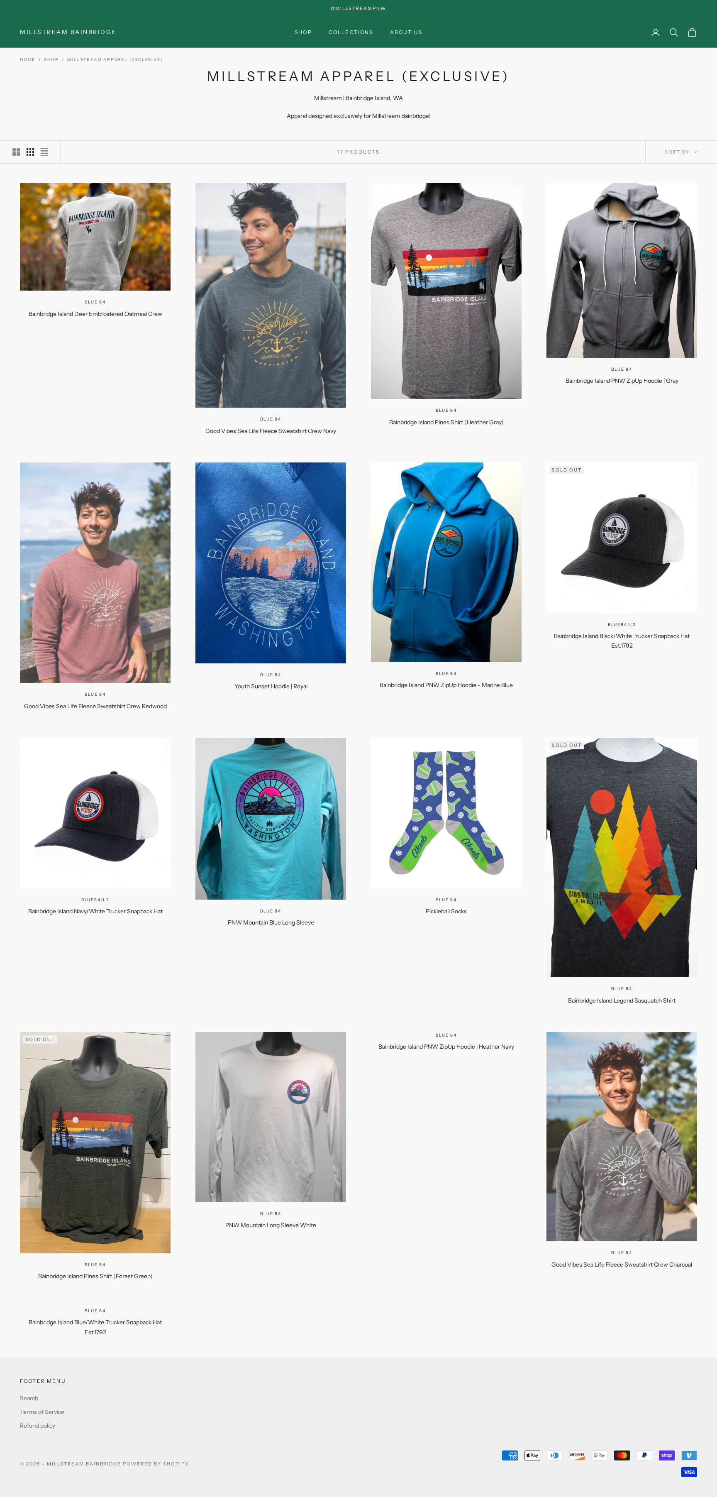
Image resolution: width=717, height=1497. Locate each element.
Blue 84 (95, 302)
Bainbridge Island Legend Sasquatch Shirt (622, 1000)
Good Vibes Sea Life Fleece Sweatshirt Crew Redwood (95, 706)
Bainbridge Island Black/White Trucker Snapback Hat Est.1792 (622, 640)
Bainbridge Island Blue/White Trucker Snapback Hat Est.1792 (95, 1327)
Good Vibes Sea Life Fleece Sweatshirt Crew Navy (270, 431)
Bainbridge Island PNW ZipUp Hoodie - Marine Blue (446, 685)
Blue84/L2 (622, 624)
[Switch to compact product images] (44, 152)
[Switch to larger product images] (16, 152)
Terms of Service (42, 1412)
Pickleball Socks (446, 911)
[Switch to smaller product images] (30, 152)
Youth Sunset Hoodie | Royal (270, 686)
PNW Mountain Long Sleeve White (270, 1225)
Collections (351, 32)
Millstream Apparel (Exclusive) (115, 59)
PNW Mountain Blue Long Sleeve (271, 922)
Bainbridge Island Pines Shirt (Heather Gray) (446, 422)
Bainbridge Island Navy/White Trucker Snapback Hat (95, 911)
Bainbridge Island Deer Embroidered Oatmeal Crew (95, 314)
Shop (303, 32)
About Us (406, 32)
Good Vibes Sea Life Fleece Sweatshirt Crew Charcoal (621, 1264)
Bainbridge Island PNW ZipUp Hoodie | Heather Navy (446, 1046)
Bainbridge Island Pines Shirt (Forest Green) (95, 1276)
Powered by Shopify (156, 1464)
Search (29, 1398)
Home (27, 59)
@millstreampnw (358, 8)
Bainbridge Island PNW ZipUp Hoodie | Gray (622, 380)
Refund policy (37, 1425)
